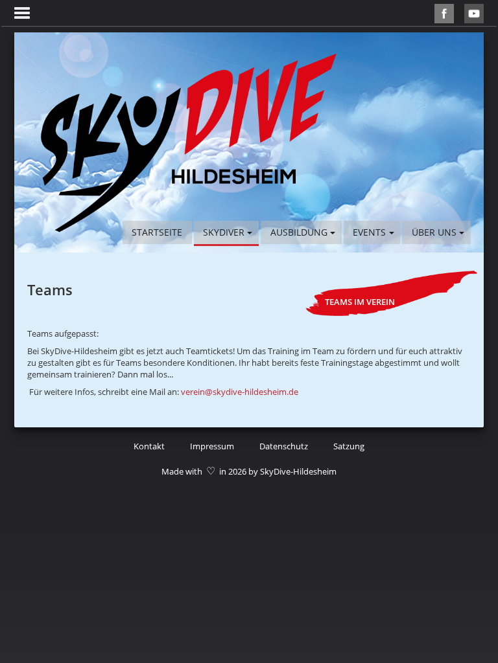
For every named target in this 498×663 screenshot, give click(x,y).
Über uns (434, 232)
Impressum (212, 446)
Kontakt (149, 446)
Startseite (157, 232)
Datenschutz (283, 446)
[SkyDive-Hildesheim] (188, 142)
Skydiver (223, 232)
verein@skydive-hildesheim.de (239, 392)
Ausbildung (298, 232)
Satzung (348, 446)
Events (369, 232)
